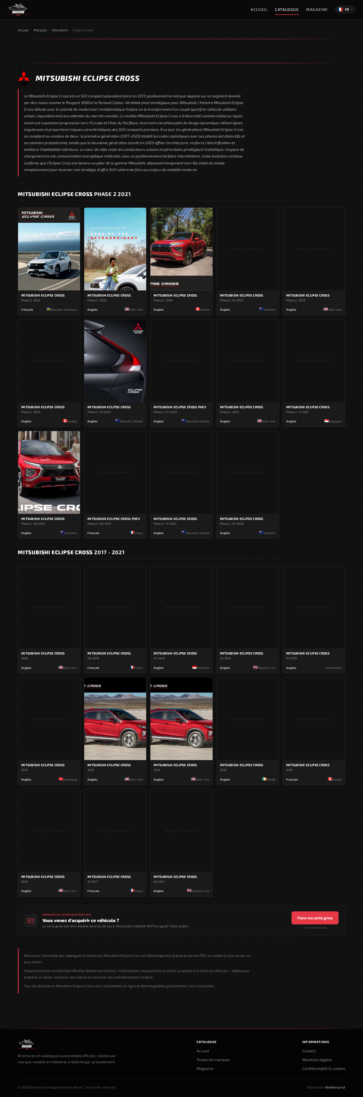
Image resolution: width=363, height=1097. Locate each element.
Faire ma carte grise (315, 918)
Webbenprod (335, 1087)
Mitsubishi (60, 30)
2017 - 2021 (71, 552)
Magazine (317, 9)
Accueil (259, 9)
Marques (40, 30)
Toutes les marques (213, 1059)
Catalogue (287, 9)
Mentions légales (317, 1059)
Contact (308, 1051)
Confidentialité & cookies (323, 1068)
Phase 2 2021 (74, 194)
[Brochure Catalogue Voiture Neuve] (18, 9)
